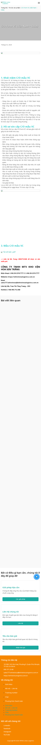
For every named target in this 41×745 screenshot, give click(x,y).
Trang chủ (4, 8)
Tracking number (11, 693)
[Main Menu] (39, 3)
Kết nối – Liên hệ (11, 688)
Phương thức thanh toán (14, 701)
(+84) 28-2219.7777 (32, 273)
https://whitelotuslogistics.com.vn (21, 277)
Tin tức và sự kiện (14, 8)
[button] (1, 49)
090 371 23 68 (8, 669)
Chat (6, 697)
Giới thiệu (8, 684)
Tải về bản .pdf (9, 252)
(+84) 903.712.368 (13, 290)
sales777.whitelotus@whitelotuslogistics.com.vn (19, 283)
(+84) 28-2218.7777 (16, 273)
